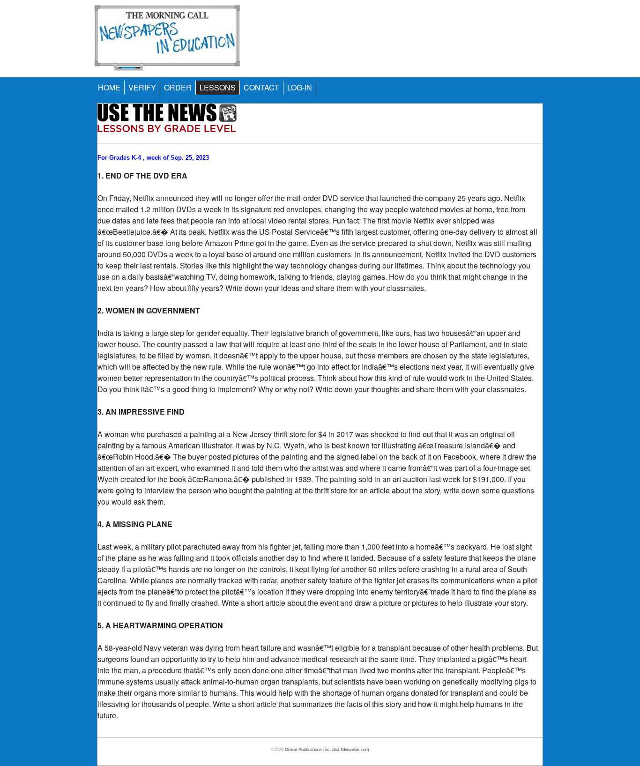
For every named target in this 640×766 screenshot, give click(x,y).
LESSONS (218, 87)
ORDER (178, 87)
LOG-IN (299, 87)
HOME (109, 87)
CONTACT (261, 87)
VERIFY (142, 87)
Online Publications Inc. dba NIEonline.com (327, 749)
